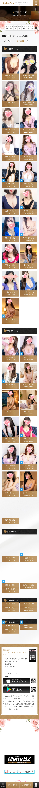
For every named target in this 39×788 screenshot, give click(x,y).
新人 (28, 41)
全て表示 (20, 41)
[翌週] (36, 28)
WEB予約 (27, 785)
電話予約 (14, 785)
